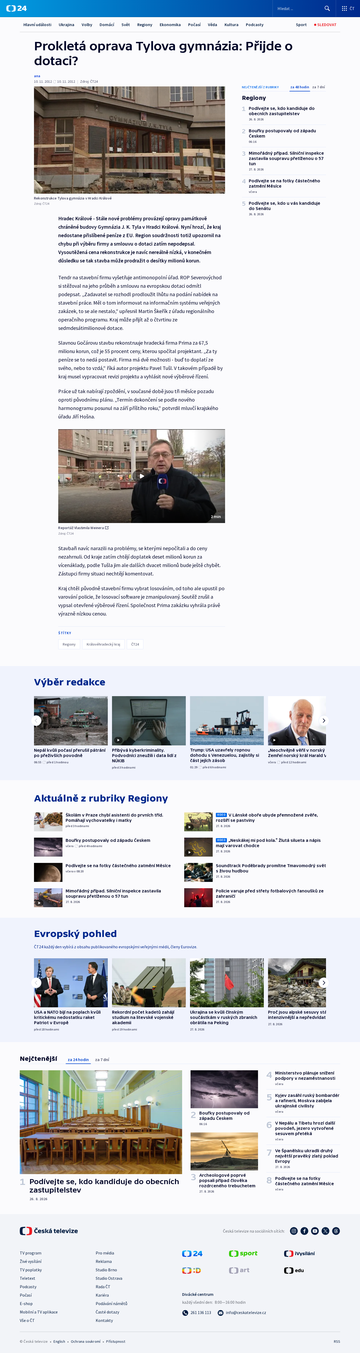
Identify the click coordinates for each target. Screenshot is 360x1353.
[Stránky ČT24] (192, 1253)
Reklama (104, 1261)
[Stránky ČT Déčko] (191, 1270)
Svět (125, 24)
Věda (212, 24)
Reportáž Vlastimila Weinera (81, 527)
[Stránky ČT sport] (243, 1253)
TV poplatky (31, 1269)
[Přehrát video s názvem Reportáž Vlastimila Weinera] (141, 476)
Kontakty (104, 1320)
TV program (30, 1253)
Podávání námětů (111, 1303)
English (59, 1341)
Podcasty (255, 24)
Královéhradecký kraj (103, 644)
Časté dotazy (107, 1312)
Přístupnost (115, 1341)
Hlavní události (37, 24)
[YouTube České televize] (315, 1231)
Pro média (105, 1253)
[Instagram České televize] (294, 1231)
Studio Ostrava (109, 1278)
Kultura (232, 24)
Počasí (194, 24)
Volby (87, 24)
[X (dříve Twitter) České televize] (325, 1231)
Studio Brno (106, 1269)
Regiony (144, 24)
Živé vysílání (30, 1261)
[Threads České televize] (336, 1231)
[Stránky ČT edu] (294, 1270)
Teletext (27, 1278)
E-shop (26, 1303)
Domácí (107, 24)
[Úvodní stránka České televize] (49, 1231)
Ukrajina (66, 24)
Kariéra (102, 1295)
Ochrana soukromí (85, 1341)
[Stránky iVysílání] (299, 1253)
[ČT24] (16, 8)
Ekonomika (170, 24)
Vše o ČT (27, 1320)
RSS (337, 1341)
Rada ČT (103, 1286)
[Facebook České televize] (304, 1231)
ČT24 (135, 644)
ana (37, 76)
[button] (141, 476)
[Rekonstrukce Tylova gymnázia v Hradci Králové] (129, 140)
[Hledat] (327, 8)
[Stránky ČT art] (239, 1270)
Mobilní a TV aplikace (39, 1312)
